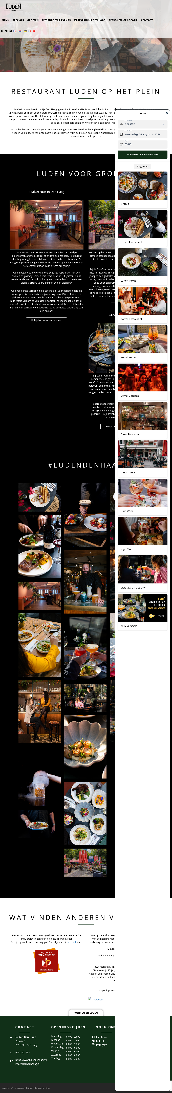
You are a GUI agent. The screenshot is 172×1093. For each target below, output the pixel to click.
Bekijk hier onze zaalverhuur (46, 320)
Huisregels (39, 1088)
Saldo (48, 1088)
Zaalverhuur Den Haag (89, 20)
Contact (147, 20)
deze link (71, 942)
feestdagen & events (56, 20)
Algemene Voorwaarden (14, 1088)
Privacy (29, 1088)
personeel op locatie (123, 20)
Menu (5, 20)
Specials (18, 20)
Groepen (33, 20)
